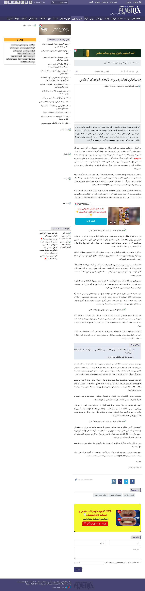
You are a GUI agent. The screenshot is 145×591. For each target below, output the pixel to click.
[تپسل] (75, 50)
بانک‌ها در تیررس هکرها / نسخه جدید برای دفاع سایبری (54, 107)
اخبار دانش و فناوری (121, 63)
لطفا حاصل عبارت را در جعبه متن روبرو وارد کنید (123, 562)
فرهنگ (113, 18)
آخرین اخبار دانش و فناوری (59, 39)
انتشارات (24, 18)
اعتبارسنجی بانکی (29, 56)
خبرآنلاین (125, 10)
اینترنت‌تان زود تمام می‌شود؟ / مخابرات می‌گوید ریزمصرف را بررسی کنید (54, 79)
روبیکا (6, 2)
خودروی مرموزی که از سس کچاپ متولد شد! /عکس (54, 72)
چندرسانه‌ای (33, 18)
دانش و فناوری (77, 18)
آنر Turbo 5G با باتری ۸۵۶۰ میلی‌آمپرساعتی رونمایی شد (58, 65)
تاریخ (86, 18)
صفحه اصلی (136, 18)
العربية (129, 2)
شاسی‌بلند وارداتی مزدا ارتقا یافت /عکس (53, 101)
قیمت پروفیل (22, 59)
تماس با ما (113, 2)
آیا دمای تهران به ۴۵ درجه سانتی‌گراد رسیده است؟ (55, 92)
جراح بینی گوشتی (29, 50)
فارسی (136, 2)
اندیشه (55, 18)
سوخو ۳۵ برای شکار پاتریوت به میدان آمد (54, 52)
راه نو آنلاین (23, 45)
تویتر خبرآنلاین (18, 2)
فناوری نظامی (129, 495)
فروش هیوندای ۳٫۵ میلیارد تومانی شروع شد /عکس (55, 59)
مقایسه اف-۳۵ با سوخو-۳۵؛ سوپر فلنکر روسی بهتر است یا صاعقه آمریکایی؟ (103, 351)
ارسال (78, 569)
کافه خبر (43, 18)
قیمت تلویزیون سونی (27, 48)
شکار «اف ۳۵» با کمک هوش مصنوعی (54, 123)
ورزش (92, 18)
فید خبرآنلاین (30, 2)
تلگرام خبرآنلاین (26, 2)
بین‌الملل (99, 18)
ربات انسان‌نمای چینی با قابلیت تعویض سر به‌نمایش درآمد (54, 86)
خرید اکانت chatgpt (27, 62)
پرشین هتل (17, 50)
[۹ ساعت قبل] (64, 236)
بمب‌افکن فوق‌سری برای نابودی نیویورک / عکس (110, 80)
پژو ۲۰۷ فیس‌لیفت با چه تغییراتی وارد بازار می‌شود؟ (54, 118)
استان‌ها (9, 18)
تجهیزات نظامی (115, 495)
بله (10, 2)
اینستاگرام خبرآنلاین (22, 2)
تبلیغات (97, 2)
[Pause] (111, 222)
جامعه (107, 18)
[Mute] (115, 222)
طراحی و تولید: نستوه (59, 587)
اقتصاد (120, 18)
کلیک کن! (91, 221)
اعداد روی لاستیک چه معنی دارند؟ (55, 112)
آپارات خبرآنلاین (14, 2)
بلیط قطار (31, 59)
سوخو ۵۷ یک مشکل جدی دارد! (120, 357)
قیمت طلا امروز (16, 56)
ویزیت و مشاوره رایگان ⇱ (95, 523)
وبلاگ (16, 18)
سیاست (127, 18)
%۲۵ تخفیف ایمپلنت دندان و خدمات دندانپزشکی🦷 (95, 513)
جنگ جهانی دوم (100, 495)
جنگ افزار (107, 63)
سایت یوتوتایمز (11, 59)
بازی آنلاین (15, 45)
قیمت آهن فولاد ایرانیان (26, 53)
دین (49, 18)
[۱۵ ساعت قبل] (64, 245)
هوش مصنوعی (64, 18)
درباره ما (105, 2)
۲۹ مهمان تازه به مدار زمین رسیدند (55, 97)
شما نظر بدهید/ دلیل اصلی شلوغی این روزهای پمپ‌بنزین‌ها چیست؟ (48, 236)
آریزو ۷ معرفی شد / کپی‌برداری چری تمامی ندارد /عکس (55, 45)
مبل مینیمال (14, 48)
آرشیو (91, 2)
